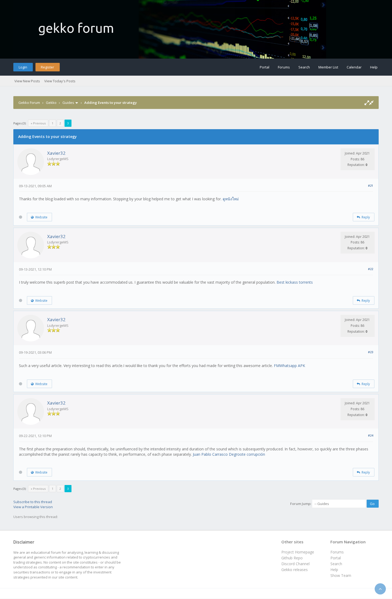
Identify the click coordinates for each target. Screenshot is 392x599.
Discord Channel (295, 563)
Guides (68, 102)
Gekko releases (294, 569)
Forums (284, 67)
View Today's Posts (59, 81)
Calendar (354, 67)
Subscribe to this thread (32, 501)
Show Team (340, 575)
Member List (328, 67)
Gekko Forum (29, 102)
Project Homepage (297, 552)
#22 (370, 269)
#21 (370, 186)
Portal (264, 67)
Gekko (51, 102)
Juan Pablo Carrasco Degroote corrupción (229, 454)
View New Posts (27, 81)
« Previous (38, 123)
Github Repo (292, 557)
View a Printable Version (33, 506)
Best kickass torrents (295, 282)
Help (374, 67)
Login (23, 67)
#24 (370, 435)
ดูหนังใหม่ (231, 198)
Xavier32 (56, 153)
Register (47, 67)
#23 (370, 352)
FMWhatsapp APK (289, 365)
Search (304, 67)
